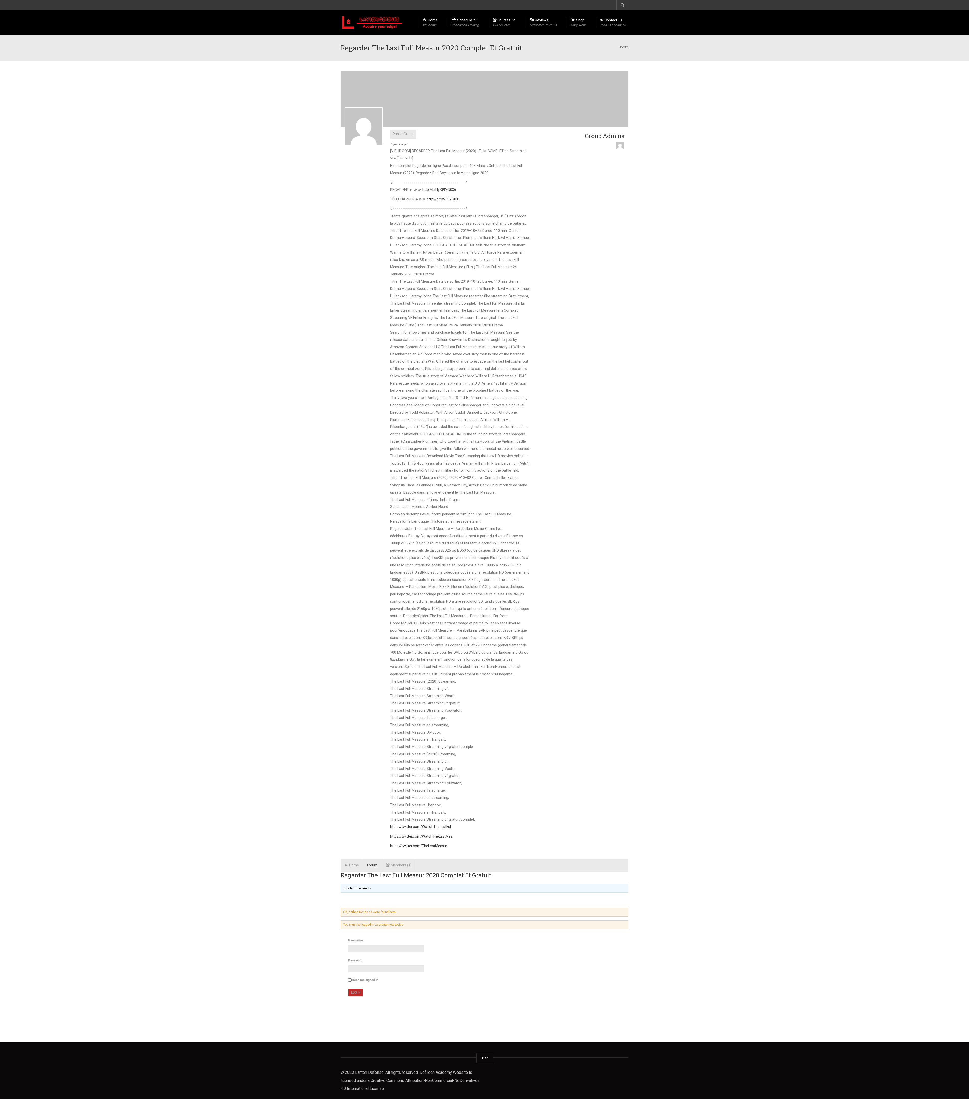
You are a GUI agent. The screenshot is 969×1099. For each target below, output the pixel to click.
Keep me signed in (365, 980)
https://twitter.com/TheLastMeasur (418, 846)
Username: (356, 940)
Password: (355, 960)
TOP (485, 1058)
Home (623, 47)
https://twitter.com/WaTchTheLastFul (420, 827)
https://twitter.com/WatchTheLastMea (421, 836)
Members (400, 865)
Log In (355, 992)
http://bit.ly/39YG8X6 (439, 189)
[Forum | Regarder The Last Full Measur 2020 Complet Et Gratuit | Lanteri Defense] (372, 22)
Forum (372, 865)
